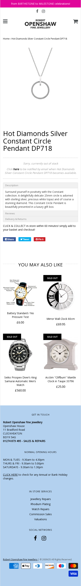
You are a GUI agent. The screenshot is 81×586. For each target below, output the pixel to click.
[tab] (40, 185)
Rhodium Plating (40, 504)
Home (6, 38)
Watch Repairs (40, 509)
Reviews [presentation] (10, 213)
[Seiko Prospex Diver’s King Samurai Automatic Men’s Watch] (20, 354)
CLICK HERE (10, 474)
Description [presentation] (11, 185)
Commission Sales (40, 514)
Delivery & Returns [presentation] (16, 219)
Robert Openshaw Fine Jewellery (20, 559)
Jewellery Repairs (40, 499)
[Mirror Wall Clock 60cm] (60, 296)
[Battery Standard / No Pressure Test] (20, 293)
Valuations (40, 519)
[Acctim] (60, 354)
